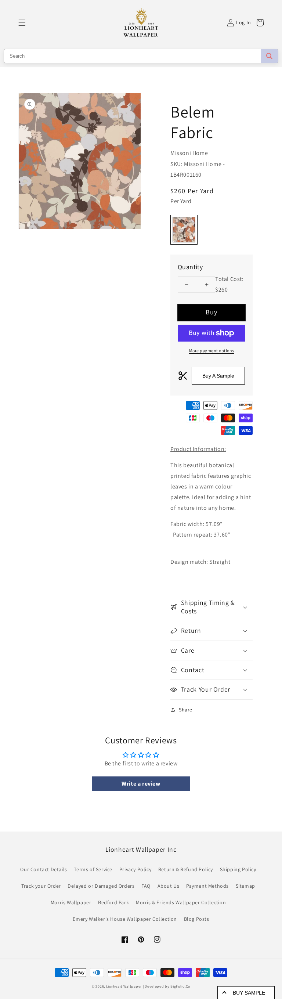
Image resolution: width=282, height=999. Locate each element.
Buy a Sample (218, 376)
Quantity (190, 267)
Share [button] (185, 709)
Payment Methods (207, 886)
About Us (169, 886)
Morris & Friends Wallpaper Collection (181, 902)
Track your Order (41, 886)
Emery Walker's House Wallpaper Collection (125, 919)
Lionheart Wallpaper (124, 986)
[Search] (269, 56)
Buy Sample (249, 993)
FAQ (146, 886)
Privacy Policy (135, 869)
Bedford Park (113, 902)
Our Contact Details (43, 869)
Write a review (141, 783)
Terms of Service (93, 869)
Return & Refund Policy (185, 869)
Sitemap (245, 886)
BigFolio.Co (180, 986)
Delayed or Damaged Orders (101, 886)
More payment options (211, 350)
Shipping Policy (238, 869)
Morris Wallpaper (71, 902)
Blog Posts (196, 919)
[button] (22, 23)
